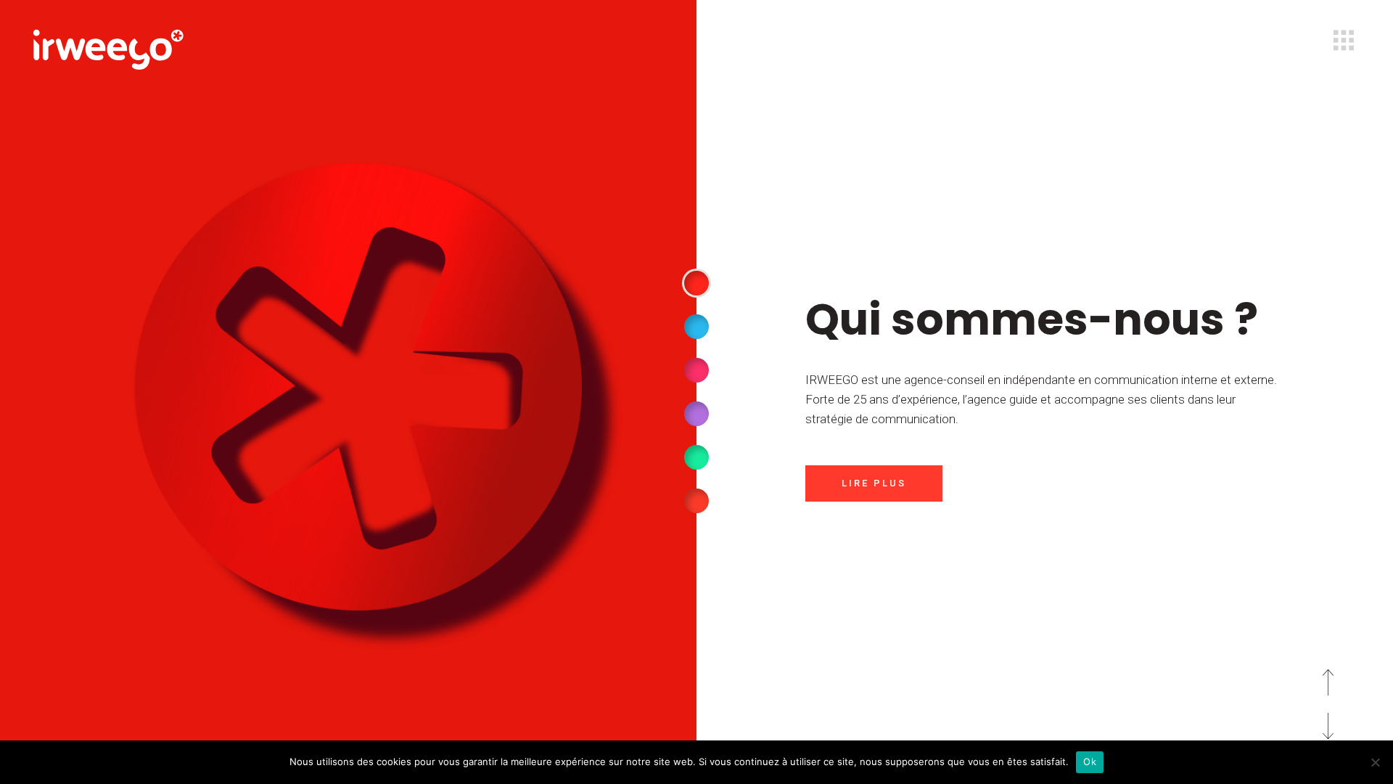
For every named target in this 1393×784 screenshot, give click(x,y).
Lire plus (874, 483)
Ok (1089, 761)
